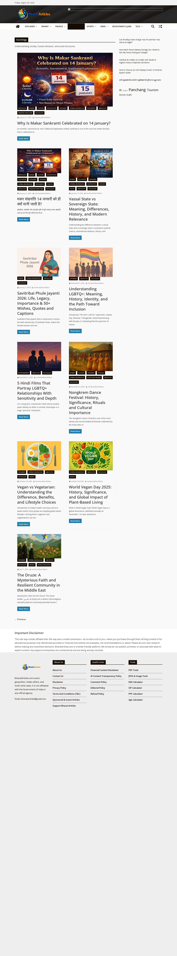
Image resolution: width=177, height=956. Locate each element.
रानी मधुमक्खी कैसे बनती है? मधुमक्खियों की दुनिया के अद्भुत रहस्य (140, 80)
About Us (57, 670)
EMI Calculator (136, 682)
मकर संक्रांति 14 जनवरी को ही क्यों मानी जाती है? (39, 201)
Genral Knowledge (77, 108)
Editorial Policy (98, 687)
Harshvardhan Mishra (42, 117)
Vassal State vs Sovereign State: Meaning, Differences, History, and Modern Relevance (89, 209)
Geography (91, 108)
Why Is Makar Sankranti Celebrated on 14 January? (63, 123)
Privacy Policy (59, 687)
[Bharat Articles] (18, 26)
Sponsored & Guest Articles (66, 699)
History (102, 184)
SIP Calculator (135, 687)
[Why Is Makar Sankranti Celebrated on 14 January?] (65, 80)
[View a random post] (160, 26)
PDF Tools (133, 670)
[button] (36, 26)
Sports (90, 26)
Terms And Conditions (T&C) (66, 693)
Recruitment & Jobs (121, 26)
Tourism (152, 90)
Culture (41, 108)
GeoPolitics (91, 184)
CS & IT (125, 90)
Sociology (39, 113)
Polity (72, 189)
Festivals (43, 179)
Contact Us (58, 676)
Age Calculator (136, 699)
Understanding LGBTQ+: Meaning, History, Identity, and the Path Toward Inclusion (88, 299)
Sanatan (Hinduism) (25, 113)
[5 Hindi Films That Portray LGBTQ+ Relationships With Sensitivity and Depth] (39, 356)
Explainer (30, 26)
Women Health (125, 95)
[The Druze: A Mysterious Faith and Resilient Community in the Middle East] (39, 546)
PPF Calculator (136, 693)
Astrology (22, 108)
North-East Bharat (94, 377)
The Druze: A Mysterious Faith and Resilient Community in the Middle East (38, 582)
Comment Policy (99, 682)
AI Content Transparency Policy (106, 676)
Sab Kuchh (75, 26)
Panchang (137, 89)
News (103, 26)
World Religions (44, 565)
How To (50, 184)
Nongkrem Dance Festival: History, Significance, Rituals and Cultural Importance (87, 402)
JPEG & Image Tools (138, 676)
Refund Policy (97, 693)
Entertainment (23, 373)
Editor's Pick (51, 108)
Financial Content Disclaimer (105, 670)
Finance (59, 26)
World (32, 477)
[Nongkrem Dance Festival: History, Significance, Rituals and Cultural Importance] (91, 356)
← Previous (20, 619)
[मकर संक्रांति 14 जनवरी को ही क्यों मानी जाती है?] (39, 160)
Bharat (45, 26)
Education (22, 179)
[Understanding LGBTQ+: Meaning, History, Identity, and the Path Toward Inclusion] (91, 262)
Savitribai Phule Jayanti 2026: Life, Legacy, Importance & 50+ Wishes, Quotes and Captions (38, 303)
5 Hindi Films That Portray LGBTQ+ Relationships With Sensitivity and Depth (36, 390)
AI (120, 90)
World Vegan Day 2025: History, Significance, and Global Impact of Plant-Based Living (90, 494)
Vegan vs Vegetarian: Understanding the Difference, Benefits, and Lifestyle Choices (36, 494)
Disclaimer (58, 682)
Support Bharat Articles (64, 705)
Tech (138, 26)
